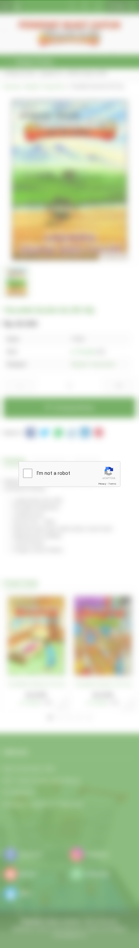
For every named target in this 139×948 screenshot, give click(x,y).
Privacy (102, 483)
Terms (112, 483)
